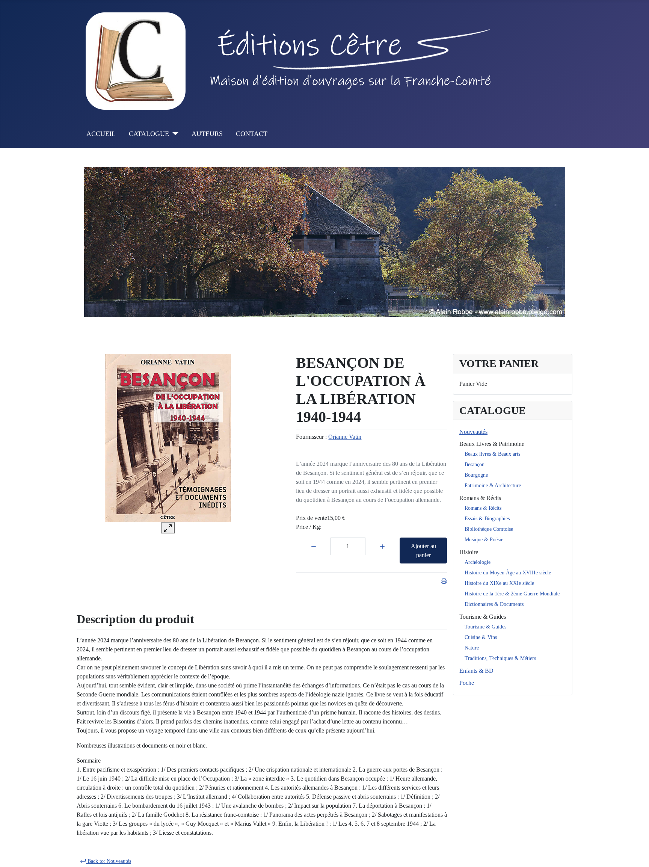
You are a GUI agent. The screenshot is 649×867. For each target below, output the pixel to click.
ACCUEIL (101, 133)
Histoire (468, 552)
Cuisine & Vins (481, 637)
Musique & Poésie (484, 539)
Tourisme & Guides (482, 616)
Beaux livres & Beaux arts (492, 454)
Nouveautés (473, 432)
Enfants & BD (476, 671)
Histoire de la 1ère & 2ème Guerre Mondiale (512, 594)
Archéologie (478, 562)
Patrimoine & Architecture (493, 485)
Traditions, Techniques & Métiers (500, 658)
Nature (472, 648)
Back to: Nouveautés (108, 861)
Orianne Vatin (344, 437)
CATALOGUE (149, 133)
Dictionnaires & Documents (494, 604)
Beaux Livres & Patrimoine (491, 444)
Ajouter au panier (423, 550)
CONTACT (251, 133)
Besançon (474, 464)
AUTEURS (207, 133)
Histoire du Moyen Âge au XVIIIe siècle (508, 572)
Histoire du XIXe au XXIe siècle (499, 583)
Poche (466, 683)
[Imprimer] (444, 580)
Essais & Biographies (487, 518)
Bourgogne (476, 475)
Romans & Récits (480, 498)
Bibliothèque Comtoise (489, 529)
